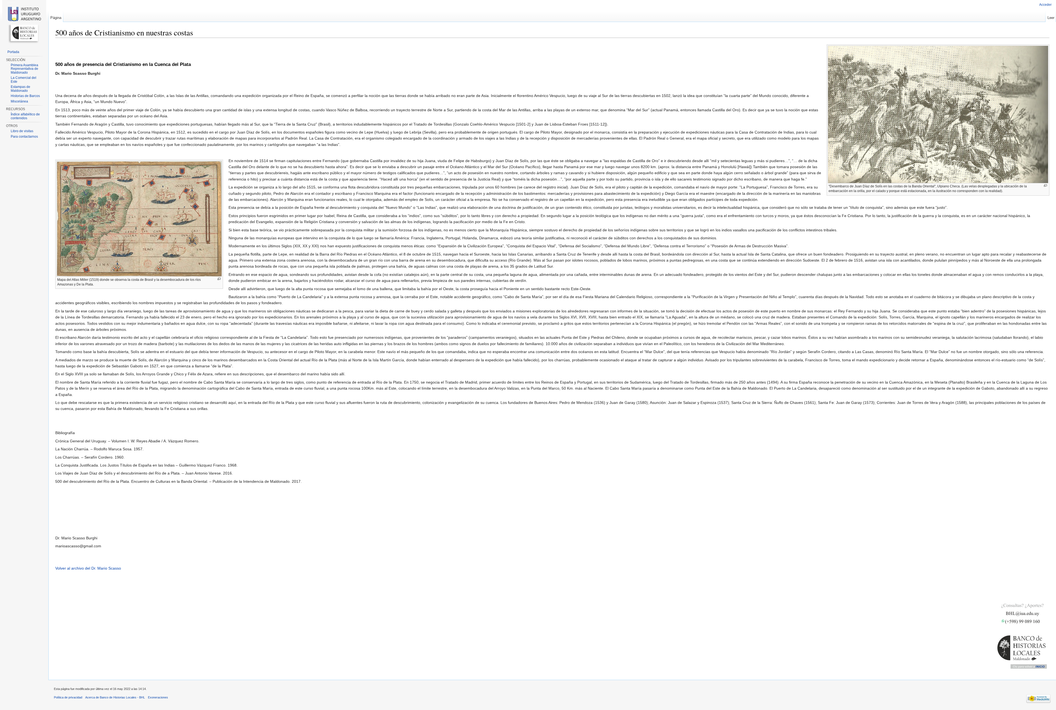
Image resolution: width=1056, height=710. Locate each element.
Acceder (1045, 5)
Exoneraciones (158, 697)
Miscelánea (19, 101)
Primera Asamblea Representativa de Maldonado (24, 68)
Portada (13, 52)
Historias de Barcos (25, 96)
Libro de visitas (22, 131)
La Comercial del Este (23, 80)
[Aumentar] (1045, 185)
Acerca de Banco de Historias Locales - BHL (115, 697)
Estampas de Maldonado (20, 89)
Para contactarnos (24, 136)
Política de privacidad (68, 697)
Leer (1050, 18)
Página (55, 18)
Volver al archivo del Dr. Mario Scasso (88, 568)
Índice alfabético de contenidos (25, 116)
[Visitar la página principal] (24, 22)
